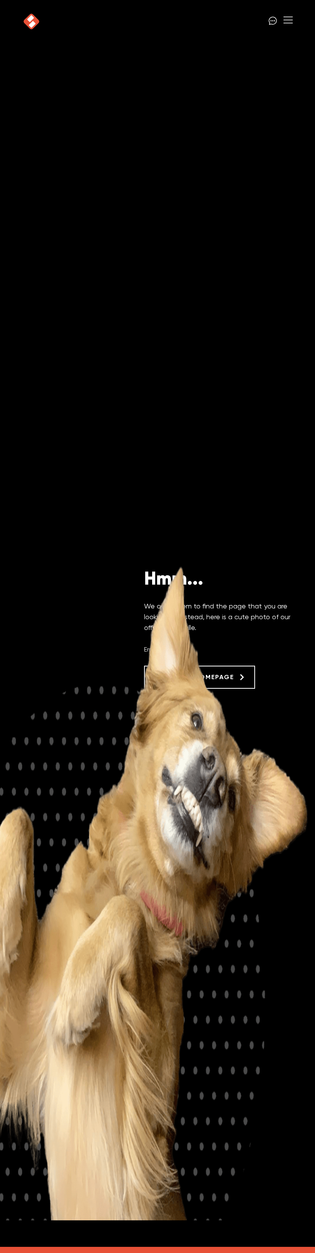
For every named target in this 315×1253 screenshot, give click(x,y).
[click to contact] (272, 21)
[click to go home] (31, 21)
